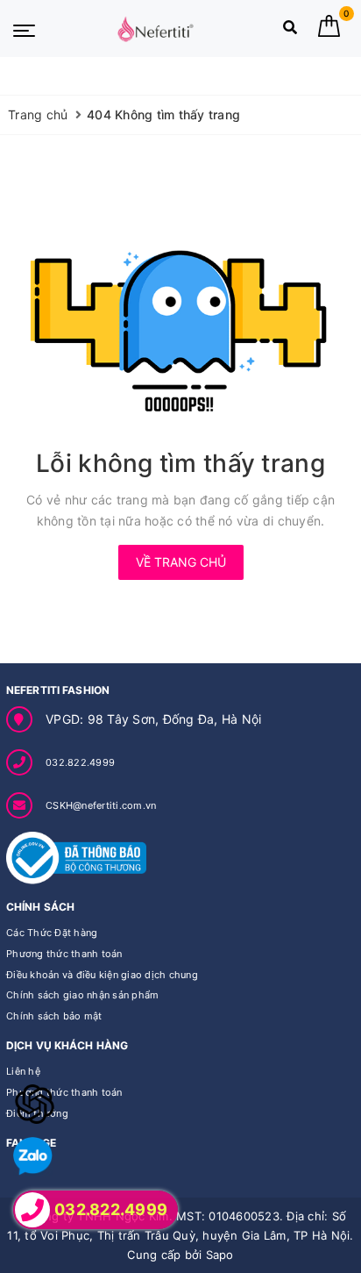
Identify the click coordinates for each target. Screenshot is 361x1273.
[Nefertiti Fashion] (155, 29)
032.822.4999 (80, 762)
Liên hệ (23, 1071)
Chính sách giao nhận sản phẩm (82, 995)
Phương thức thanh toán (64, 954)
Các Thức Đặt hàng (51, 932)
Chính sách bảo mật (54, 1016)
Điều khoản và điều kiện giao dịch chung (102, 975)
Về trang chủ (181, 561)
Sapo (220, 1255)
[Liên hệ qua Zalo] (33, 1156)
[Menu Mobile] (24, 29)
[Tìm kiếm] (290, 31)
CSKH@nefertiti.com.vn (101, 805)
